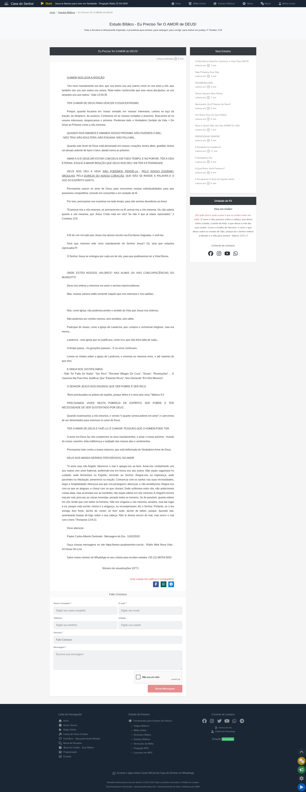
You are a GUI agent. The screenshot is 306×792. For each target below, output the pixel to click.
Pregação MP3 (141, 748)
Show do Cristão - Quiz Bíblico (78, 747)
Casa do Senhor (22, 3)
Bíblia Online (199, 3)
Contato (67, 756)
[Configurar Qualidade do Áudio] (302, 778)
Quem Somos (70, 725)
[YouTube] (227, 720)
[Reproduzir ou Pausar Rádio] (302, 787)
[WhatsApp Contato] (234, 720)
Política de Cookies (190, 782)
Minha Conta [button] (288, 3)
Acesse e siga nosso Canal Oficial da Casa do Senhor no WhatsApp (155, 773)
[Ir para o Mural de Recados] (302, 761)
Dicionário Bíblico (142, 734)
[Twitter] (219, 720)
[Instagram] (212, 720)
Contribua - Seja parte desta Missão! (81, 738)
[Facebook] (204, 720)
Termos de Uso (225, 728)
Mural (267, 3)
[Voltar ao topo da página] (302, 752)
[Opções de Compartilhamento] (302, 770)
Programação (70, 752)
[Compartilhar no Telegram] (171, 584)
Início (52, 12)
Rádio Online (69, 729)
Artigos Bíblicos (141, 726)
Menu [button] (249, 3)
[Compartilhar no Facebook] (156, 584)
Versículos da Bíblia (143, 743)
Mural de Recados (72, 743)
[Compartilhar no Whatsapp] (163, 584)
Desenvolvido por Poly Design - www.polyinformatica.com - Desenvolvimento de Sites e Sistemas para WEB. (153, 787)
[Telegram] (242, 720)
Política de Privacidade (225, 731)
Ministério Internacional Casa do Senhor (124, 782)
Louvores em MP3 (143, 752)
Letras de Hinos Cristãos (75, 734)
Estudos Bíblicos (226, 3)
